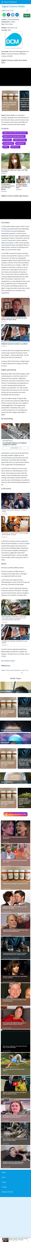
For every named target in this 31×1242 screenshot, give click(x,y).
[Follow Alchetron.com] (15, 816)
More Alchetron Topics (8, 661)
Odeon (24, 54)
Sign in (26, 15)
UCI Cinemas (9, 240)
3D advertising (8, 143)
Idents (6, 147)
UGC (2, 245)
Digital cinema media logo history (14, 136)
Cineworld (9, 54)
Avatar (11, 462)
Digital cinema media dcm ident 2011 (15, 133)
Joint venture (9, 24)
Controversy (20, 143)
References (15, 147)
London (13, 22)
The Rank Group (9, 231)
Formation (7, 140)
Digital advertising (19, 140)
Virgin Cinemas (5, 247)
